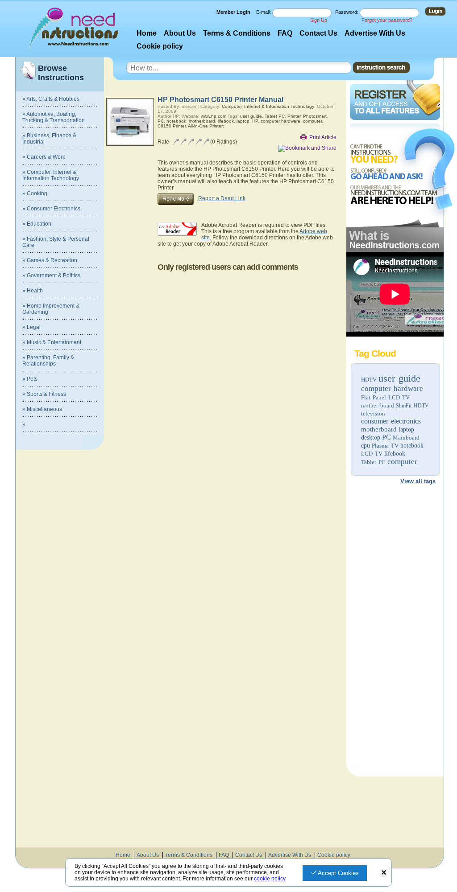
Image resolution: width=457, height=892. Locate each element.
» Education (36, 224)
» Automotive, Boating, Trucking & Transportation (53, 117)
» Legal (31, 327)
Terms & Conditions (236, 33)
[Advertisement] (394, 627)
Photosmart (315, 116)
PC (386, 437)
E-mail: (264, 12)
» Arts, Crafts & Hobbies (50, 99)
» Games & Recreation (49, 260)
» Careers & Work (43, 157)
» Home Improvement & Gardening (50, 309)
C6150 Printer (172, 125)
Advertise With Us (375, 33)
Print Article (323, 137)
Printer (293, 116)
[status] (384, 873)
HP (255, 121)
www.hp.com (213, 116)
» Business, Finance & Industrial (49, 138)
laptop (406, 429)
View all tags (418, 481)
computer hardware (392, 388)
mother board (377, 405)
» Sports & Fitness (44, 394)
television (373, 413)
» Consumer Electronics (51, 209)
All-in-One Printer (205, 125)
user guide (399, 378)
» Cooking (34, 193)
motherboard (379, 429)
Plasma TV (385, 445)
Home (147, 33)
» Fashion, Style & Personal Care (55, 242)
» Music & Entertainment (51, 342)
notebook (412, 445)
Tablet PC (373, 462)
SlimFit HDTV (412, 406)
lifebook (394, 453)
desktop (370, 437)
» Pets (29, 379)
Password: (347, 12)
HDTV (369, 379)
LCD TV (371, 453)
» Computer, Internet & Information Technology (50, 175)
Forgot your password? (386, 20)
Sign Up (318, 20)
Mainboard (406, 437)
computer (402, 461)
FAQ (285, 33)
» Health (32, 291)
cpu (365, 445)
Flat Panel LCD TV (385, 397)
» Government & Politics (51, 275)
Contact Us (318, 33)
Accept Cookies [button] (337, 873)
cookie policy (270, 879)
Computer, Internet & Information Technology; (269, 106)
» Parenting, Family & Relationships (48, 360)
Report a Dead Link (221, 198)
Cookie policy (160, 46)
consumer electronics (391, 421)
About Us (180, 33)
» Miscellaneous (42, 409)
